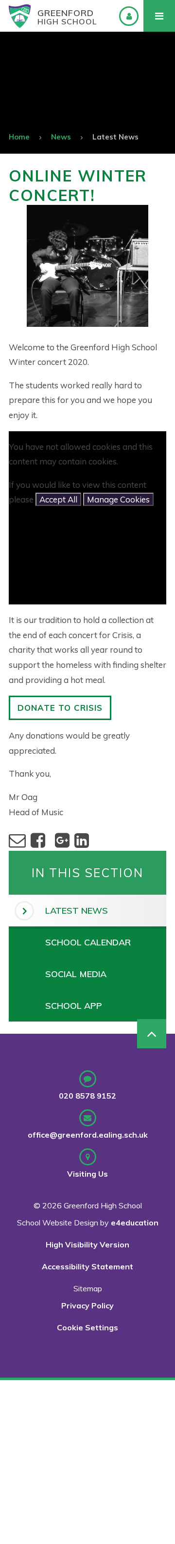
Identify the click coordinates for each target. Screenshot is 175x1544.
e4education (134, 1222)
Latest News (115, 136)
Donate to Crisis (60, 707)
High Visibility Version (87, 1244)
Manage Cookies (118, 499)
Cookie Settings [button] (87, 1327)
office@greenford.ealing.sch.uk (88, 1135)
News (61, 136)
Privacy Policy (87, 1305)
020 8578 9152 (87, 1096)
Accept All (58, 499)
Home (19, 136)
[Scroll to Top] (151, 1033)
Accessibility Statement (87, 1266)
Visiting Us (87, 1174)
